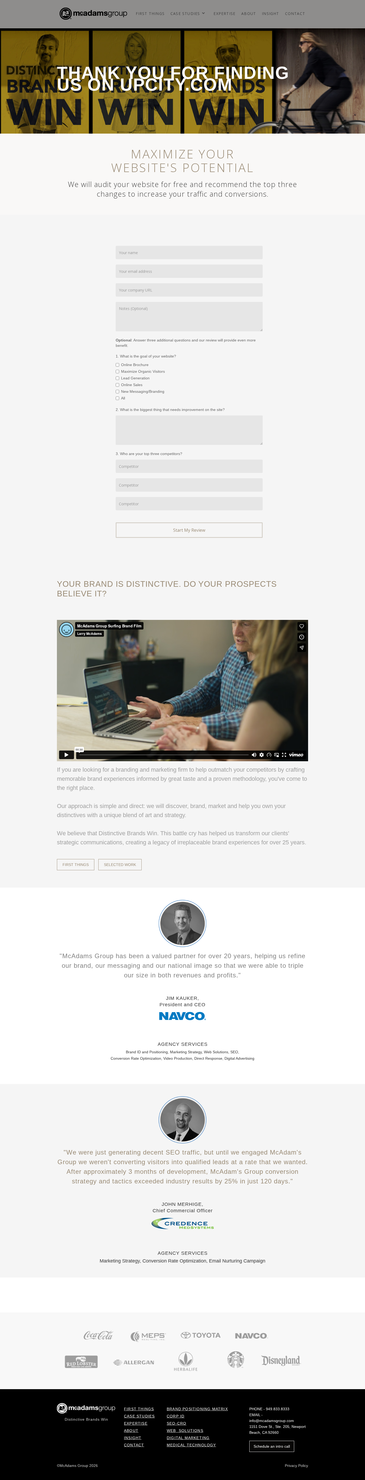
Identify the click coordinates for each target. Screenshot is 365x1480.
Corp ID (175, 1416)
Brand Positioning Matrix (197, 1409)
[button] (189, 15)
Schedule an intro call (272, 1446)
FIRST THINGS (76, 865)
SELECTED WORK (120, 865)
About (248, 13)
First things (150, 13)
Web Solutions (185, 1430)
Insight (132, 1438)
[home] (93, 12)
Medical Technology (191, 1445)
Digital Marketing (188, 1438)
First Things (139, 1409)
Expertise (224, 13)
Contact (295, 13)
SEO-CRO (176, 1423)
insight (270, 13)
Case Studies (139, 1416)
